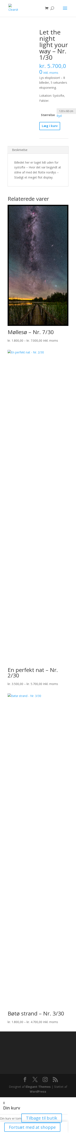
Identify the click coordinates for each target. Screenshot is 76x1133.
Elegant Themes (38, 1087)
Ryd (59, 116)
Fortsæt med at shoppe (32, 1127)
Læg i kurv (50, 126)
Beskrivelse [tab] (19, 150)
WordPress (38, 1091)
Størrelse (48, 115)
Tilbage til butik (41, 1118)
